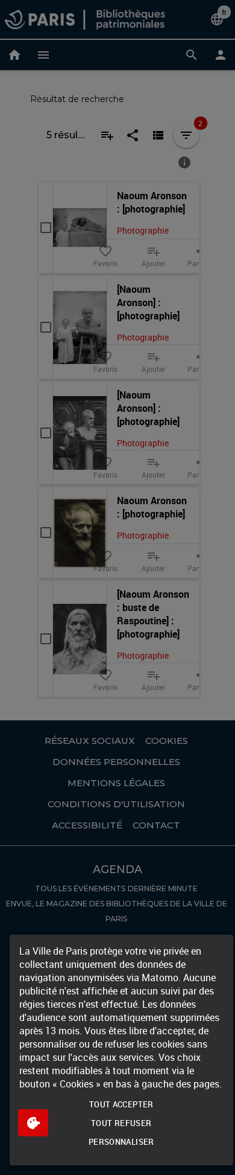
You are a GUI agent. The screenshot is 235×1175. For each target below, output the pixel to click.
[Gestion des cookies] (33, 1122)
